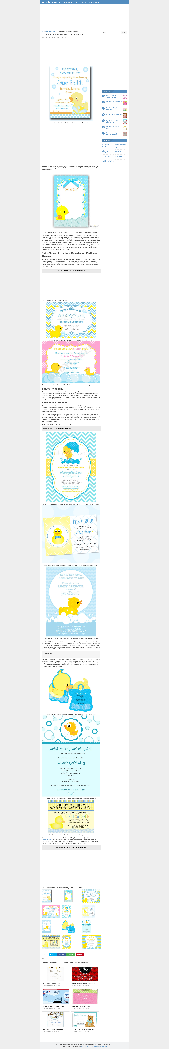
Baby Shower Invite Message (114, 101)
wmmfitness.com (51, 2)
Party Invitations (68, 2)
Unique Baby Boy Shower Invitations (53, 1029)
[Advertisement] (84, 18)
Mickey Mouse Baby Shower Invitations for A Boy (85, 983)
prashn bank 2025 (102, 1046)
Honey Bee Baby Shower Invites (51, 983)
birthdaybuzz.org (94, 1046)
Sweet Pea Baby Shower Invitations (81, 1006)
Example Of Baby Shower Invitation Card (83, 1029)
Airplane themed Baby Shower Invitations (54, 1006)
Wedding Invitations (94, 2)
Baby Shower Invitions (48, 37)
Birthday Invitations (81, 2)
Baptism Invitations (120, 144)
